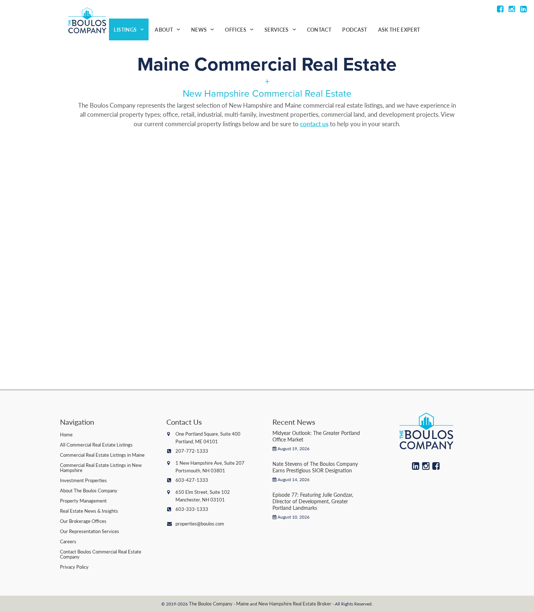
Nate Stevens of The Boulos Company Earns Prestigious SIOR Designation (315, 466)
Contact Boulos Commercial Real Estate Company (100, 554)
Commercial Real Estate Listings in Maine (102, 454)
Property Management (83, 500)
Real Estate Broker (312, 603)
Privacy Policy (74, 566)
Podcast (354, 29)
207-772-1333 (191, 450)
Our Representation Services (89, 531)
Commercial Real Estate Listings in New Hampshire (101, 467)
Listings (125, 29)
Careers (68, 541)
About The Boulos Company (88, 490)
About (164, 29)
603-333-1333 (191, 508)
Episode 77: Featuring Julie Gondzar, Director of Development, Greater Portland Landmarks (312, 501)
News (199, 29)
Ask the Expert (399, 29)
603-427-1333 (191, 479)
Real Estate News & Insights (89, 510)
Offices (235, 29)
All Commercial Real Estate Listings (96, 444)
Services (276, 29)
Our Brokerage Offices (83, 520)
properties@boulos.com (199, 523)
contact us (314, 123)
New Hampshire (275, 603)
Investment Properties (83, 480)
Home (66, 434)
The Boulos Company (210, 603)
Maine (242, 603)
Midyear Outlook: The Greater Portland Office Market (316, 436)
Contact (319, 29)
